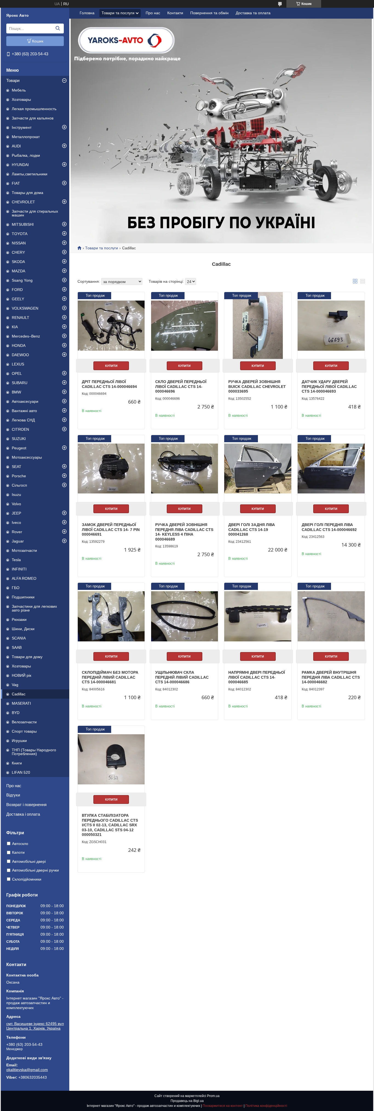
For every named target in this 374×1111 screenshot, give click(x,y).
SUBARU (19, 383)
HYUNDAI (20, 164)
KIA (15, 327)
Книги (17, 763)
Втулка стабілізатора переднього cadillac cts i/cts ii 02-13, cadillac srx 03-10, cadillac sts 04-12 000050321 (110, 825)
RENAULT (20, 317)
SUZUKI (19, 438)
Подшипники (23, 597)
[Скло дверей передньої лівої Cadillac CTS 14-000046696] (184, 325)
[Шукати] (57, 28)
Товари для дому (27, 657)
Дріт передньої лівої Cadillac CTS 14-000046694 (109, 384)
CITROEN (20, 429)
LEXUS (18, 364)
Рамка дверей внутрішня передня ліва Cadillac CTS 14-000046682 (331, 677)
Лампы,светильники (29, 174)
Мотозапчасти (24, 550)
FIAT (16, 183)
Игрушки (19, 740)
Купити (111, 365)
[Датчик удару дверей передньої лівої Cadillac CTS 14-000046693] (331, 325)
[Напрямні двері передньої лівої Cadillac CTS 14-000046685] (257, 616)
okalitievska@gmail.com (27, 1069)
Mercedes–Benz (26, 336)
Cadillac (18, 694)
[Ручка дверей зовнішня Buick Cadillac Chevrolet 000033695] (257, 325)
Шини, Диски (23, 629)
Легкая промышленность (34, 109)
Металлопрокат (26, 137)
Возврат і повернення (26, 804)
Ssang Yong (22, 280)
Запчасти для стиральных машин (35, 213)
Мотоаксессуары (27, 457)
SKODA (18, 261)
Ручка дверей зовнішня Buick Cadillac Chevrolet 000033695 (257, 386)
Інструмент (21, 127)
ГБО (15, 588)
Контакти (175, 13)
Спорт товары (24, 731)
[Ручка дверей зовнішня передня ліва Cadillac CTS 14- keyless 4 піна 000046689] (184, 468)
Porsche (19, 476)
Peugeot (19, 448)
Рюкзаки (19, 619)
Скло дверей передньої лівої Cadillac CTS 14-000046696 (180, 386)
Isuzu (16, 494)
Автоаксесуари (25, 401)
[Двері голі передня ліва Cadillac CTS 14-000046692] (331, 468)
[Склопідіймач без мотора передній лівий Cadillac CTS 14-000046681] (111, 616)
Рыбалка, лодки (26, 155)
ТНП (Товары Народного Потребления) (34, 752)
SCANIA (19, 638)
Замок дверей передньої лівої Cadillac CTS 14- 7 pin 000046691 (111, 529)
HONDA (18, 345)
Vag (15, 684)
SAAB (17, 647)
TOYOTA (19, 234)
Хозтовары (21, 99)
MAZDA (18, 271)
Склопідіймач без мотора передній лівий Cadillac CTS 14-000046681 (110, 677)
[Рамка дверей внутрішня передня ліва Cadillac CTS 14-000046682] (331, 616)
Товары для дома (27, 192)
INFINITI (19, 569)
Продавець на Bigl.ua (187, 1101)
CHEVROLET (23, 202)
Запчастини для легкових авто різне (34, 608)
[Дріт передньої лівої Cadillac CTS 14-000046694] (111, 325)
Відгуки (13, 795)
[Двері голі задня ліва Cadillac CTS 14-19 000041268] (257, 468)
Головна (87, 13)
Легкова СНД (23, 420)
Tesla (16, 560)
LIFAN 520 (21, 772)
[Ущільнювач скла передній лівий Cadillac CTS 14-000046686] (184, 616)
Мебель (19, 90)
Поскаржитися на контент (223, 1106)
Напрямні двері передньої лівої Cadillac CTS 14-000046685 (256, 677)
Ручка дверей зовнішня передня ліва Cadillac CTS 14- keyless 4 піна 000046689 (184, 531)
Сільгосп (19, 485)
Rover (17, 532)
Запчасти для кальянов (32, 118)
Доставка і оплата (23, 814)
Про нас (13, 785)
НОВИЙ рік (21, 675)
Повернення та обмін (209, 13)
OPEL (17, 373)
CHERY (18, 252)
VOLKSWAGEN (25, 308)
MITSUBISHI (23, 224)
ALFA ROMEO (24, 578)
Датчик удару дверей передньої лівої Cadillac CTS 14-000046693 (329, 386)
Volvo (16, 504)
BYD (15, 712)
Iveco (16, 522)
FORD (17, 289)
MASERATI (21, 703)
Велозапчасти (24, 722)
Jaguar (18, 541)
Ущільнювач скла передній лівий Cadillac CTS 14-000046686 (182, 677)
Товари (12, 80)
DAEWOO (20, 355)
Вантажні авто (24, 411)
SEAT (16, 466)
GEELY (18, 299)
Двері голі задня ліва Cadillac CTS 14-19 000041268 (251, 529)
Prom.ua (213, 1096)
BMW (16, 392)
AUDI (16, 146)
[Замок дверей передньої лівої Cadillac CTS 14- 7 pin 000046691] (111, 468)
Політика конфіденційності (266, 1106)
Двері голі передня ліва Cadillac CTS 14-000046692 (329, 527)
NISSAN (19, 243)
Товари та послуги (118, 13)
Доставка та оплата (253, 13)
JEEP (16, 513)
